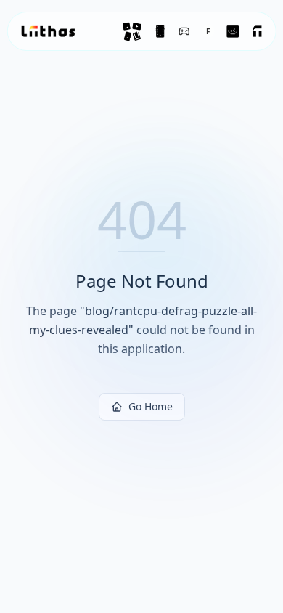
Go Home (150, 406)
